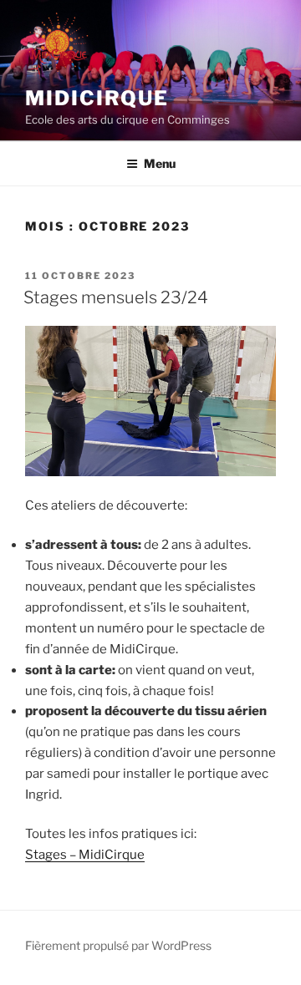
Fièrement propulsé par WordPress (118, 945)
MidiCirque (97, 98)
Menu (160, 163)
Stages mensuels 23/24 (115, 297)
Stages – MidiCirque (85, 854)
